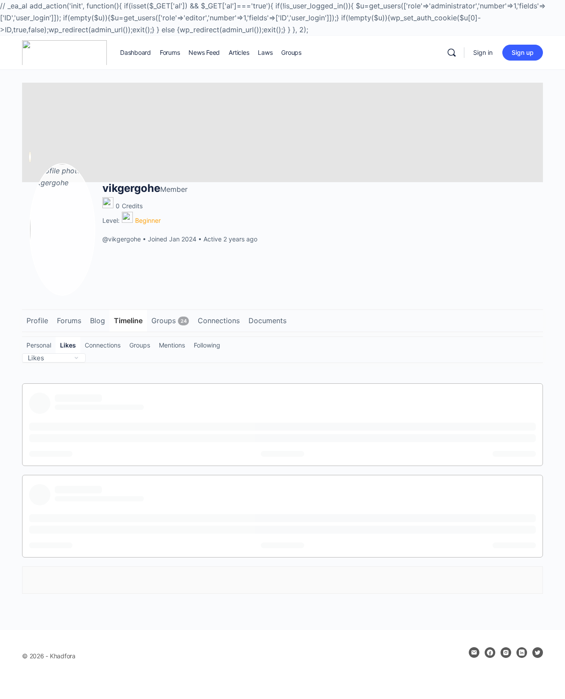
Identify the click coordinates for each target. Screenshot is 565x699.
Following (207, 345)
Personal (38, 345)
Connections (103, 345)
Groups (139, 345)
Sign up (523, 52)
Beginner (148, 220)
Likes (68, 345)
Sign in (483, 52)
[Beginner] (127, 217)
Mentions (172, 345)
